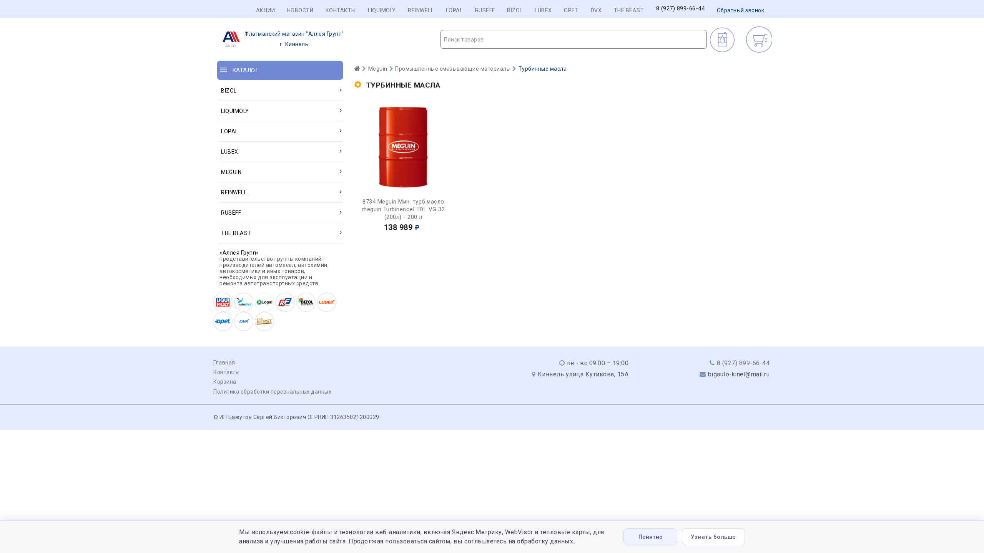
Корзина (224, 382)
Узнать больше (713, 536)
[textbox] (573, 39)
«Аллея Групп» (239, 253)
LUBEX (543, 10)
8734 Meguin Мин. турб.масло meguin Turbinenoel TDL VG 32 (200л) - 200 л (403, 209)
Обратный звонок (741, 10)
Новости (300, 10)
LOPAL (454, 10)
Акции (265, 10)
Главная (224, 362)
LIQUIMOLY (382, 10)
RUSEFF (485, 10)
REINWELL (421, 10)
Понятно (650, 536)
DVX (596, 10)
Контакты (341, 10)
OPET (571, 10)
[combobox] (573, 39)
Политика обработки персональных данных (272, 392)
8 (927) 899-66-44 (680, 9)
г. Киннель (294, 39)
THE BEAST (629, 10)
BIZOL (515, 10)
